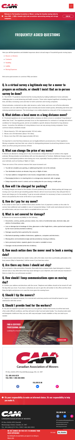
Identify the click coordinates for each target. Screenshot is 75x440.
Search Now (62, 340)
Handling (8, 62)
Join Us (68, 16)
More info (11, 438)
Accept (52, 432)
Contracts (8, 59)
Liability (7, 66)
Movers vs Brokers (11, 56)
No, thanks (62, 432)
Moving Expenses (11, 69)
